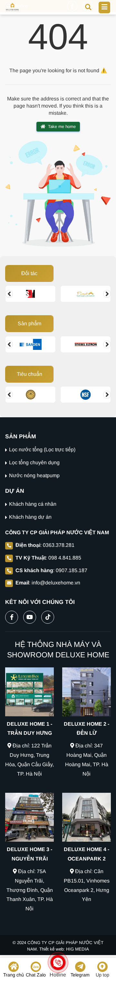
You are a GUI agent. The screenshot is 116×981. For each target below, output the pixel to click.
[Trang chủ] (12, 7)
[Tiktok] (48, 616)
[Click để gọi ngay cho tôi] (58, 962)
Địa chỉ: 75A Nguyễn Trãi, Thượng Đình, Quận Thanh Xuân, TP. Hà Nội (29, 890)
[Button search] (88, 6)
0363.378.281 (58, 545)
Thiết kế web (51, 949)
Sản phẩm (29, 323)
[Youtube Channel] (30, 616)
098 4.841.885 (64, 557)
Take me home (62, 126)
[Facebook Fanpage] (12, 616)
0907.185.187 (71, 570)
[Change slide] (9, 294)
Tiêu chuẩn (29, 374)
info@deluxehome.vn (56, 582)
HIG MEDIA (77, 949)
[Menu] (104, 7)
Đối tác (29, 273)
